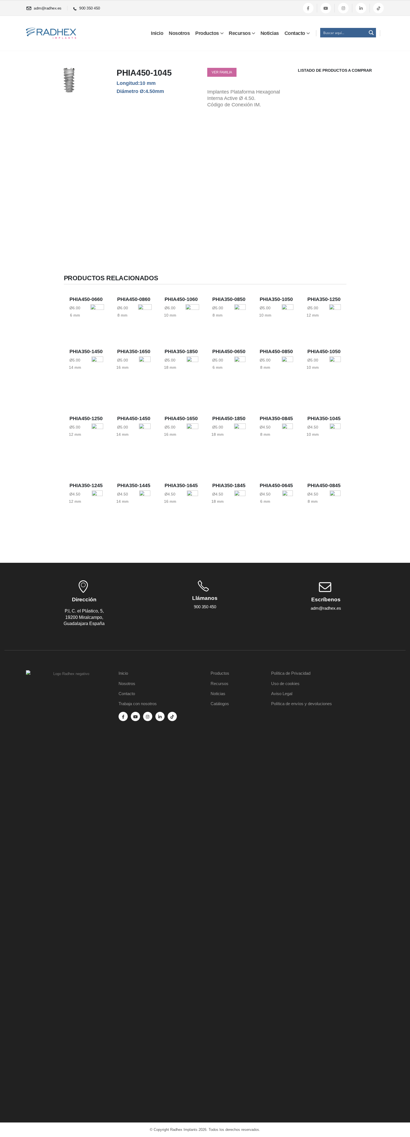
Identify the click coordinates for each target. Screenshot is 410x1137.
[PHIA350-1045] (335, 435)
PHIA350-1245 (86, 485)
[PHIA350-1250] (335, 319)
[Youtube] (325, 8)
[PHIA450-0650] (239, 363)
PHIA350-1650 (133, 351)
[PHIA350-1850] (192, 378)
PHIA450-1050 (324, 351)
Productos (207, 33)
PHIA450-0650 (228, 351)
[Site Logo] (51, 33)
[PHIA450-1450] (145, 440)
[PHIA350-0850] (240, 314)
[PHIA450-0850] (287, 366)
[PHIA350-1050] (287, 316)
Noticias (270, 33)
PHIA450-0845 (324, 485)
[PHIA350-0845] (287, 433)
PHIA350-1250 (324, 299)
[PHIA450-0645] (287, 497)
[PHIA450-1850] (240, 445)
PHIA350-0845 (276, 418)
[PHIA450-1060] (192, 316)
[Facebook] (308, 8)
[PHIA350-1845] (239, 512)
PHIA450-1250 (86, 418)
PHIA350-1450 (86, 351)
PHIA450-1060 (181, 299)
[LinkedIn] (361, 8)
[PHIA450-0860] (145, 314)
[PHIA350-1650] (145, 376)
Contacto (294, 33)
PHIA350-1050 (276, 299)
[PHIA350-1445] (144, 507)
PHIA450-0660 (86, 299)
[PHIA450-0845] (335, 500)
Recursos (239, 33)
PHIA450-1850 (228, 418)
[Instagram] (343, 8)
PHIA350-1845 (228, 485)
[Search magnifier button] (371, 32)
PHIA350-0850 (228, 299)
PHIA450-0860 (133, 299)
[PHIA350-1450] (97, 373)
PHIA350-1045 (324, 418)
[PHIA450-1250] (97, 438)
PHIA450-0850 (276, 351)
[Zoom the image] (69, 674)
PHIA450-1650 (181, 418)
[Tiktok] (378, 8)
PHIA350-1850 (181, 351)
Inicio (157, 33)
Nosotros (179, 33)
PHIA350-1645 (181, 485)
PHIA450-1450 (133, 418)
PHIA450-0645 (276, 485)
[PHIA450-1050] (335, 368)
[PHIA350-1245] (97, 505)
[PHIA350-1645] (192, 510)
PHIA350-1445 (133, 485)
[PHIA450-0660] (97, 311)
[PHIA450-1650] (192, 443)
